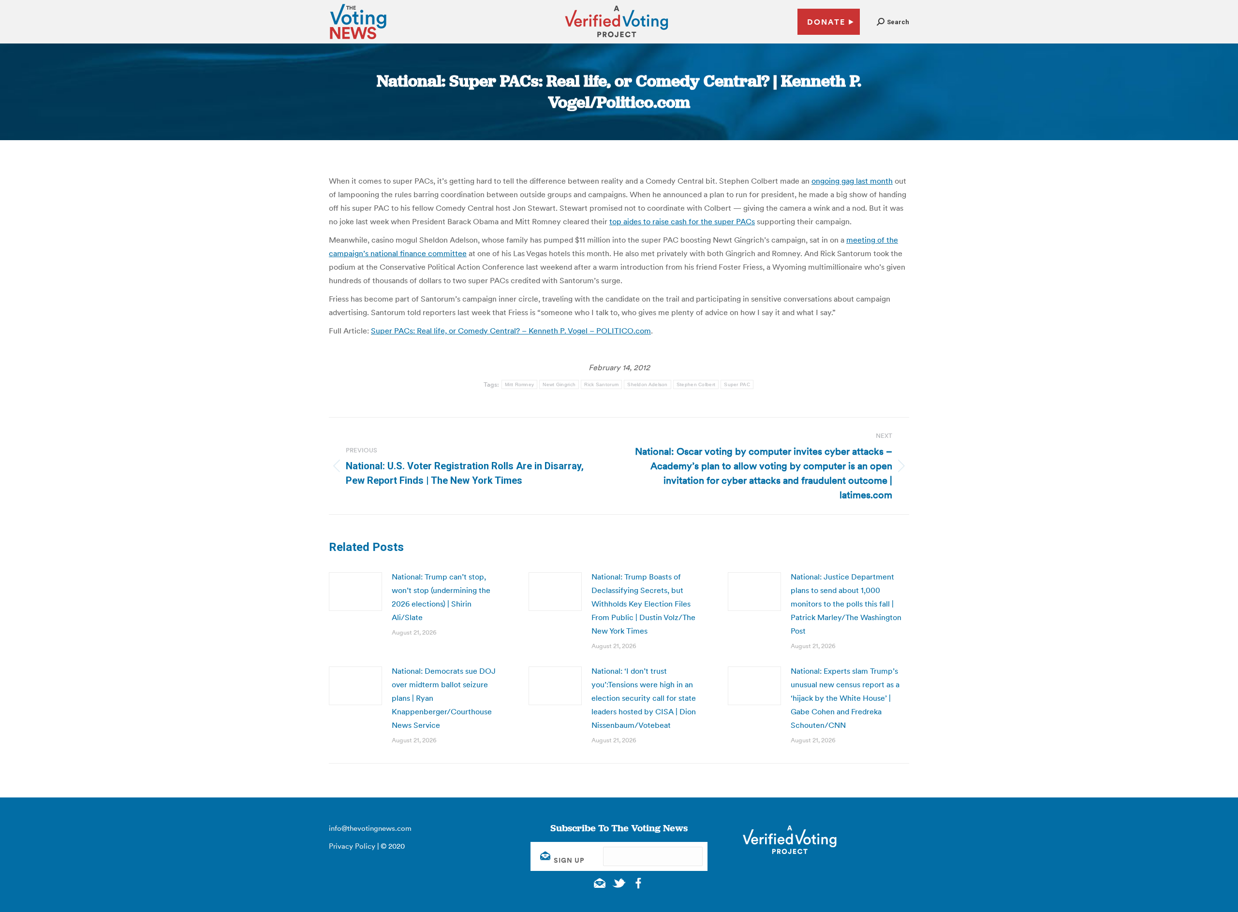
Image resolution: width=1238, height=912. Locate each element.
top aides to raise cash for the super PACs (682, 221)
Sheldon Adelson (647, 384)
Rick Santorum (601, 384)
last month (873, 181)
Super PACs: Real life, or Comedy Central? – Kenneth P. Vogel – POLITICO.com (511, 330)
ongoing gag (832, 181)
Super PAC (737, 384)
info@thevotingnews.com (370, 828)
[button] (893, 22)
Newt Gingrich (559, 384)
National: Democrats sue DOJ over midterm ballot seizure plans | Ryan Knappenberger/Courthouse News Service (444, 698)
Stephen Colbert (696, 384)
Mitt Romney (519, 384)
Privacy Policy (352, 846)
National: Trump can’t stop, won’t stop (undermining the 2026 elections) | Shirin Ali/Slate (441, 597)
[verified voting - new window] (616, 38)
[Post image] (355, 591)
